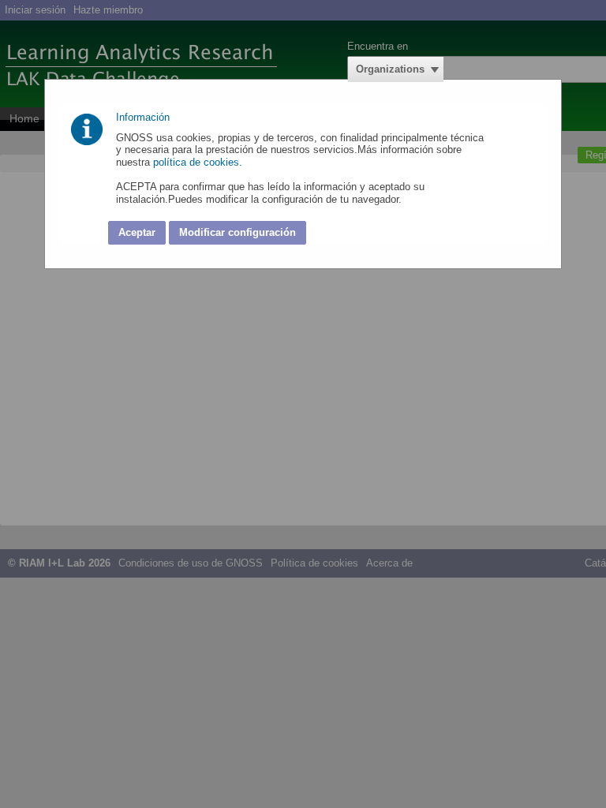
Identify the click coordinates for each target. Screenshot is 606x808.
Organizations (390, 69)
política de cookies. (199, 162)
